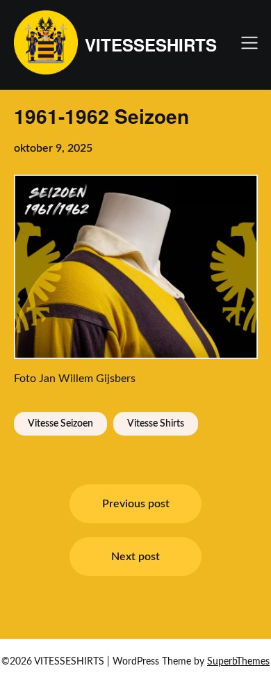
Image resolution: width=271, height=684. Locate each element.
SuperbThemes (238, 662)
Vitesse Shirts (155, 424)
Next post (135, 556)
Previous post (136, 503)
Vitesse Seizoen (60, 424)
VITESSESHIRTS (151, 45)
